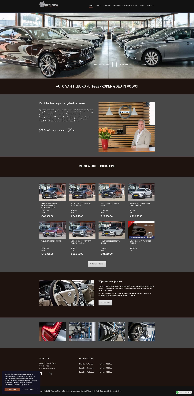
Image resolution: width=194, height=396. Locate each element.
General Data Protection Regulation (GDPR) (18, 384)
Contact (150, 5)
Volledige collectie (97, 264)
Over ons (107, 5)
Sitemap (83, 391)
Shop (135, 5)
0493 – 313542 (45, 366)
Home (91, 5)
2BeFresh (119, 391)
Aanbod (98, 5)
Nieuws (142, 5)
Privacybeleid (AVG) (93, 391)
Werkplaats (117, 5)
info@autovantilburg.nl (48, 368)
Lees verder (105, 303)
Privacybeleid (29, 389)
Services (127, 5)
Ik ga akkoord (12, 389)
